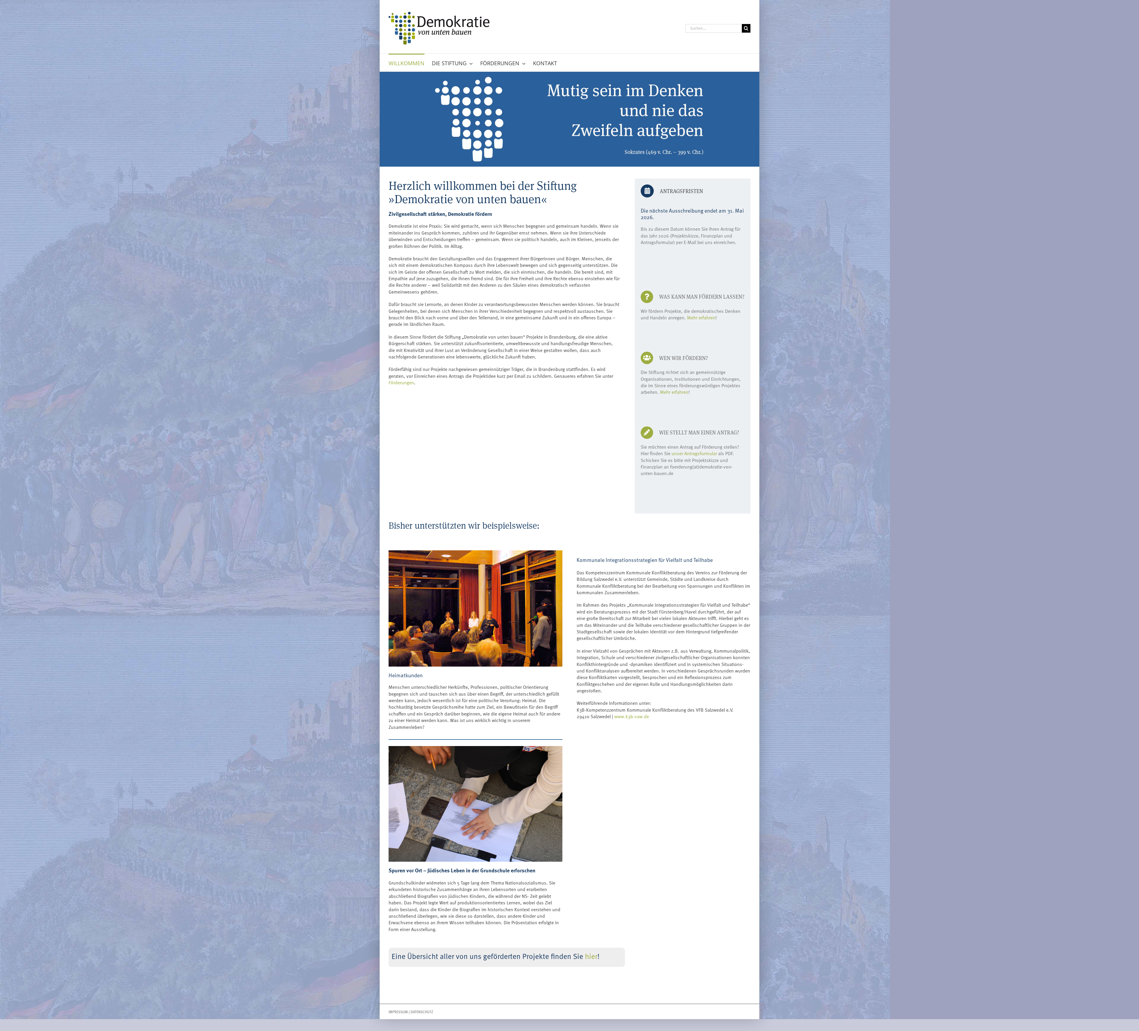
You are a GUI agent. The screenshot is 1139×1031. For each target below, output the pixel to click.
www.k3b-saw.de (631, 716)
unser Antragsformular (694, 453)
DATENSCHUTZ (422, 1011)
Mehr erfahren (701, 317)
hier (591, 956)
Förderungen (401, 382)
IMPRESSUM (398, 1011)
